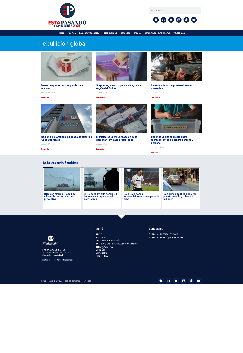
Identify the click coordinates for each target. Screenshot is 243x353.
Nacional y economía (89, 33)
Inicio (61, 33)
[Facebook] (156, 20)
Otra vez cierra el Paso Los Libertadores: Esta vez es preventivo (60, 196)
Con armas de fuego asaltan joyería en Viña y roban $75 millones (179, 196)
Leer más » (45, 97)
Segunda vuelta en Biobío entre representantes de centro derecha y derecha (172, 139)
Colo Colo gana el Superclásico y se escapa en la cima (141, 196)
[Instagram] (163, 20)
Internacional (110, 33)
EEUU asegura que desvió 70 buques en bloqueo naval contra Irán (100, 196)
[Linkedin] (179, 20)
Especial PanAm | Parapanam (166, 237)
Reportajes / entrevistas (157, 33)
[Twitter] (171, 20)
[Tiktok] (186, 20)
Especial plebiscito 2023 (163, 234)
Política (72, 33)
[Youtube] (194, 20)
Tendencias (179, 33)
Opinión (137, 33)
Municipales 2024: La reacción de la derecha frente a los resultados (116, 138)
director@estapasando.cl (52, 255)
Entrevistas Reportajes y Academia (116, 243)
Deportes (125, 33)
